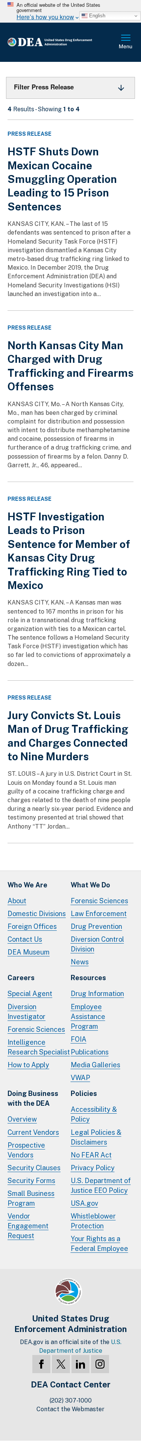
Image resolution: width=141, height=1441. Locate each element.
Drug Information (97, 993)
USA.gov (84, 1203)
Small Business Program (31, 1198)
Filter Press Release (44, 86)
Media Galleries (95, 1065)
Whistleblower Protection (93, 1221)
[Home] (62, 42)
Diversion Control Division (97, 944)
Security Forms (31, 1181)
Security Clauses (34, 1168)
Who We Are (27, 885)
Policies (84, 1093)
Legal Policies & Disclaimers (96, 1137)
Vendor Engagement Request (28, 1226)
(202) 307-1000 (71, 1400)
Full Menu (125, 42)
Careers (21, 978)
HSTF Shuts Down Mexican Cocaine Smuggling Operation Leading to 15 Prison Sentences (62, 179)
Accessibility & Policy (94, 1114)
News (80, 962)
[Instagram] (100, 1364)
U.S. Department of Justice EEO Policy (101, 1185)
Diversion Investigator (26, 1012)
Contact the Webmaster (70, 1409)
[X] (61, 1364)
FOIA (78, 1039)
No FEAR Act (91, 1155)
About (17, 901)
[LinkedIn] (80, 1364)
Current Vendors (33, 1132)
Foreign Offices (32, 926)
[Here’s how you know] (70, 11)
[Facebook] (41, 1364)
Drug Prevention (96, 926)
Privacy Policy (93, 1168)
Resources (88, 978)
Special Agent (30, 993)
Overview (22, 1119)
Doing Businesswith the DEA (33, 1098)
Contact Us (25, 939)
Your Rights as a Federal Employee (99, 1243)
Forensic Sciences (99, 901)
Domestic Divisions (37, 914)
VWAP (80, 1078)
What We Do (90, 885)
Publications (90, 1052)
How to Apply (28, 1065)
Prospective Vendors (26, 1150)
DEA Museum (29, 952)
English (96, 15)
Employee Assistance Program (88, 1016)
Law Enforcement (99, 914)
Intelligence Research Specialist (39, 1047)
